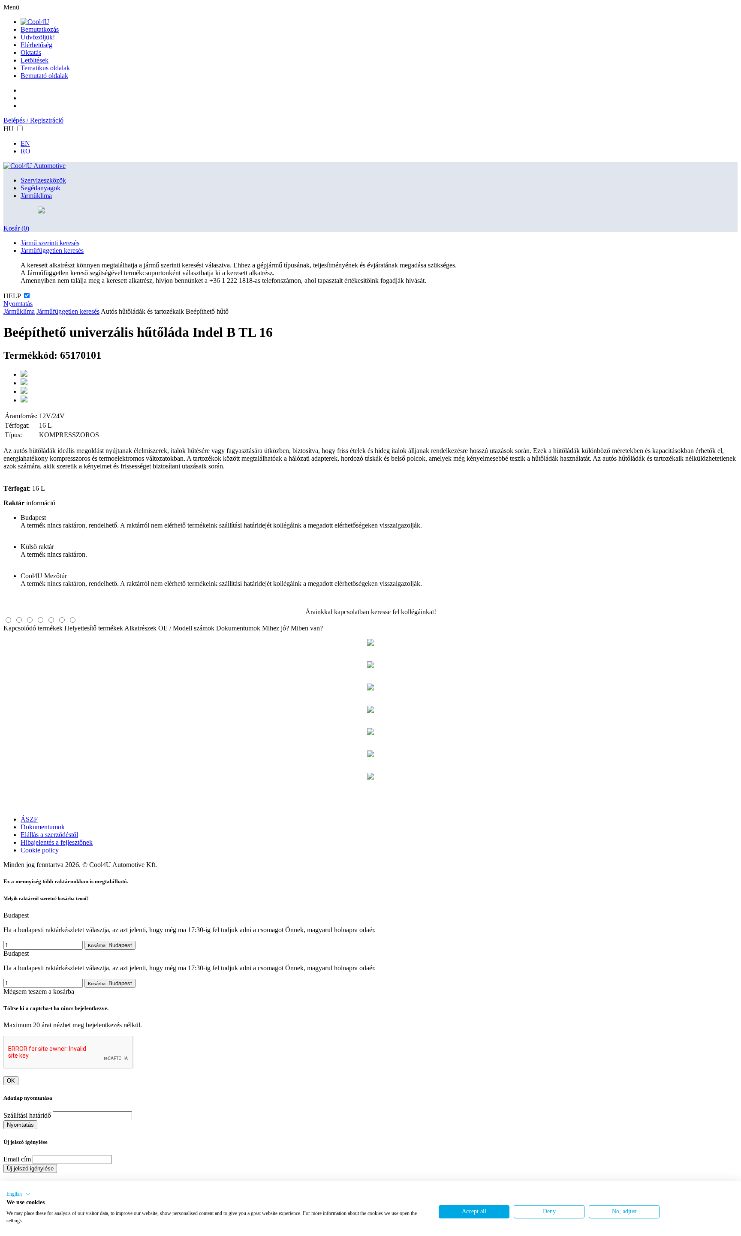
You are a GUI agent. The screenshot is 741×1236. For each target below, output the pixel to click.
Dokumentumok (238, 628)
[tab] (8, 620)
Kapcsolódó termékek (33, 628)
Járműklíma (36, 195)
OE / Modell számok (186, 628)
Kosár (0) (16, 228)
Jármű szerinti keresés (50, 242)
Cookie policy (40, 850)
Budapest (110, 945)
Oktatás (31, 52)
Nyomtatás (18, 303)
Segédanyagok (40, 188)
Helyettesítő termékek (93, 628)
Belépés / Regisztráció (33, 120)
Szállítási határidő (27, 1115)
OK (11, 1080)
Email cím (17, 1159)
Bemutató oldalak (44, 75)
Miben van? (307, 628)
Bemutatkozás (40, 29)
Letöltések (34, 60)
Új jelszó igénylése (30, 1168)
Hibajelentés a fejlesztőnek (57, 842)
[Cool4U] (35, 21)
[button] (18, 1194)
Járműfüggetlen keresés (52, 250)
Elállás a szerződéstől (49, 834)
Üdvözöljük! (38, 37)
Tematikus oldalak (45, 68)
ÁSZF (29, 819)
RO (25, 151)
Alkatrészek (140, 628)
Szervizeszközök (43, 180)
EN (25, 143)
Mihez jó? (275, 628)
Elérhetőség (36, 44)
